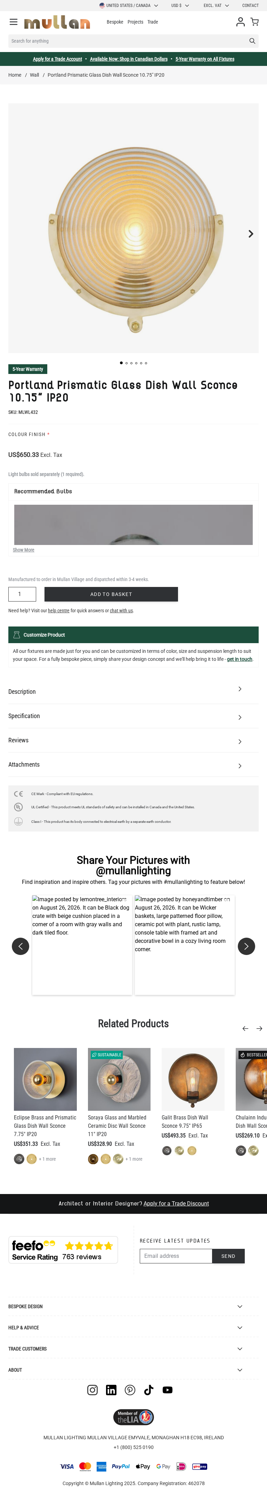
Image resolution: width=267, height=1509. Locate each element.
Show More (23, 550)
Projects (135, 22)
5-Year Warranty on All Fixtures (205, 59)
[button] (121, 362)
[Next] (261, 1028)
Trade (152, 22)
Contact (250, 5)
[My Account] (240, 21)
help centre (59, 610)
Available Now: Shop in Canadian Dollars (129, 59)
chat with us (121, 610)
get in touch (239, 659)
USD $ (176, 5)
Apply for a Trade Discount (176, 1203)
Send (228, 1256)
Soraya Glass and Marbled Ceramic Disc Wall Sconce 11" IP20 (117, 1125)
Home (14, 75)
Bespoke (115, 22)
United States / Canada (128, 5)
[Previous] (247, 1028)
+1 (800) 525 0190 (134, 1447)
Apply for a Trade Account (57, 59)
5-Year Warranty (28, 369)
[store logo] (57, 22)
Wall (34, 75)
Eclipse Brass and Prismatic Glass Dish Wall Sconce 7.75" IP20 (45, 1125)
